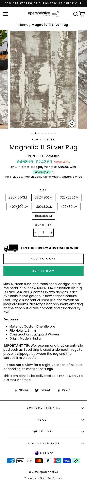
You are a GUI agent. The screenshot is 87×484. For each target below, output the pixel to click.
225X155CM (17, 197)
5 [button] (46, 134)
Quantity (43, 225)
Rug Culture (43, 139)
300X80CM (44, 207)
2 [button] (36, 133)
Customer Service (43, 407)
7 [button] (52, 134)
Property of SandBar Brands (43, 478)
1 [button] (32, 134)
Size (43, 190)
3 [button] (39, 134)
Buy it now (43, 270)
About (43, 419)
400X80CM (68, 207)
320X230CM (69, 197)
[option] (43, 3)
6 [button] (49, 134)
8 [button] (55, 134)
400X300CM (19, 207)
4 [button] (42, 134)
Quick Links (43, 431)
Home (24, 25)
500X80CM (43, 216)
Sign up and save (43, 443)
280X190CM (43, 197)
